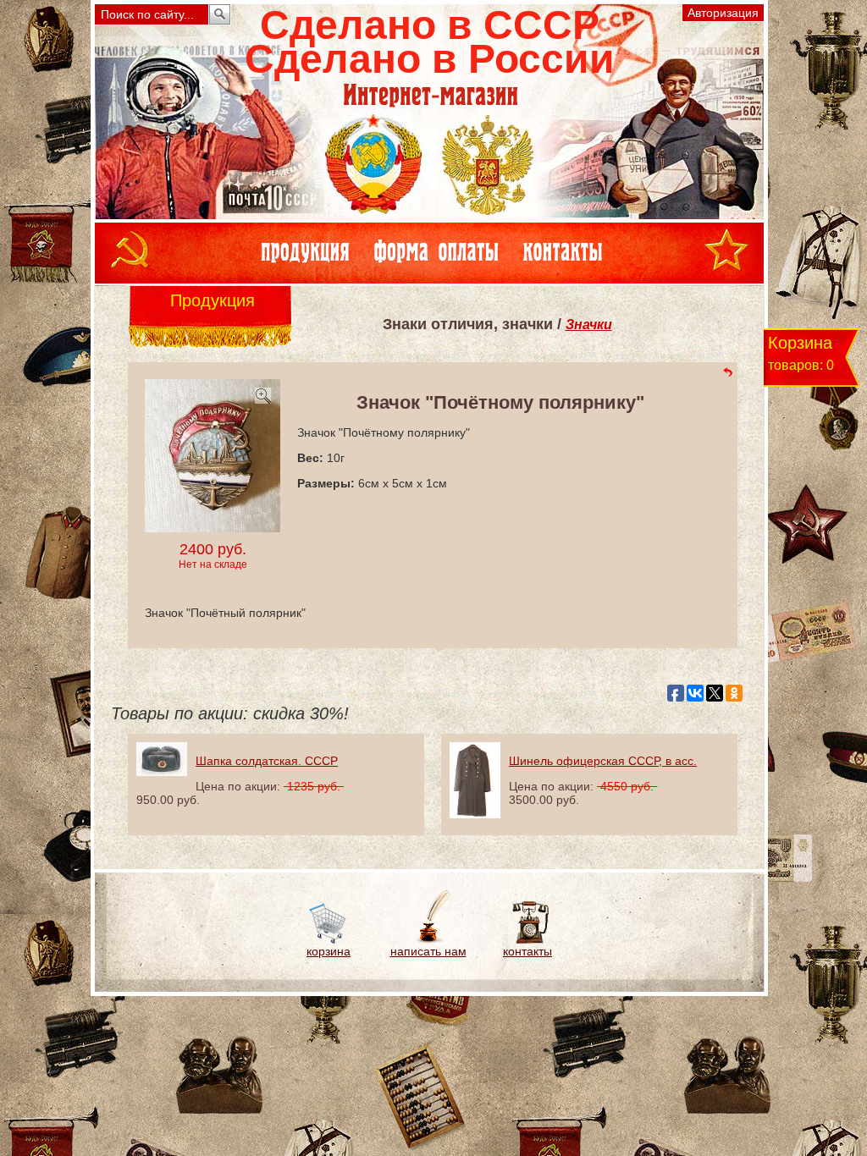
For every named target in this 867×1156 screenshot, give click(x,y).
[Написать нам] (428, 940)
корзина (328, 951)
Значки (589, 324)
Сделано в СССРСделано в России (430, 42)
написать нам (428, 951)
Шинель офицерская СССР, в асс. (603, 761)
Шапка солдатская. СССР (267, 761)
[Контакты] (527, 940)
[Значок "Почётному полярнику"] (212, 527)
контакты (527, 951)
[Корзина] (328, 940)
